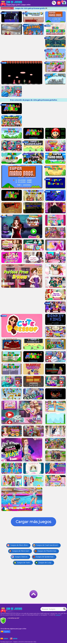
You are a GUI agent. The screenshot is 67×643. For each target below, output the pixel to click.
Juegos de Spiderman (45, 557)
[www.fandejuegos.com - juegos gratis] (11, 610)
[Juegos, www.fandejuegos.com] (11, 3)
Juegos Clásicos (21, 557)
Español (6, 631)
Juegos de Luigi (45, 563)
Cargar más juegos (33, 521)
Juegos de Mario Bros (19, 545)
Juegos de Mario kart (20, 551)
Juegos (57, 615)
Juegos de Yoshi (23, 563)
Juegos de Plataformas (47, 551)
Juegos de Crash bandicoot (47, 545)
